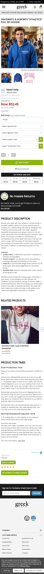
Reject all (18, 570)
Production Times (27, 538)
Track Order (6, 546)
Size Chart (5, 111)
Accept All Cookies (34, 570)
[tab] (8, 462)
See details (5, 208)
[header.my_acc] (35, 7)
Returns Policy (6, 549)
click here (21, 441)
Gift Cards (25, 546)
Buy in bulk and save (17, 115)
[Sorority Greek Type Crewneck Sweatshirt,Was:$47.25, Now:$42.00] (20, 325)
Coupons (25, 553)
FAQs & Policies (7, 553)
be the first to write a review (15, 473)
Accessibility (26, 549)
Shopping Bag (7, 542)
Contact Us (6, 538)
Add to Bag (23, 162)
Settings (6, 570)
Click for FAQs (11, 92)
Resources (25, 542)
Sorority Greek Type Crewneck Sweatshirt (15, 347)
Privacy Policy (25, 566)
